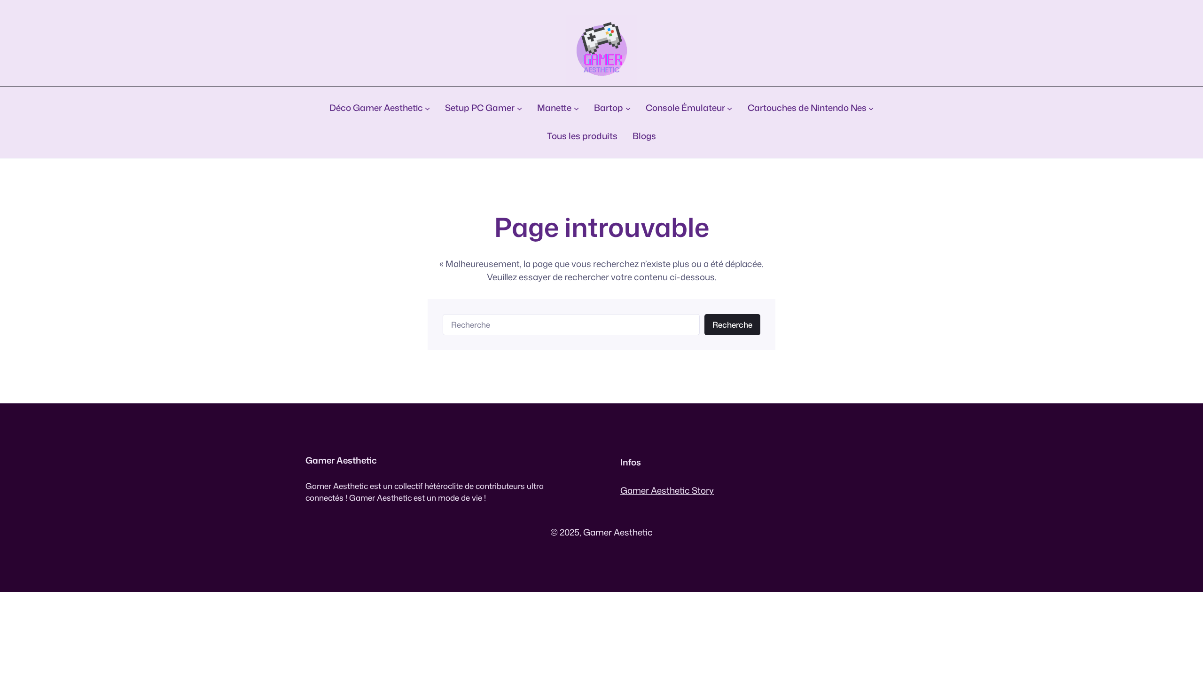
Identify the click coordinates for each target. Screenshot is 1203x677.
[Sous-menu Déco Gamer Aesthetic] (427, 107)
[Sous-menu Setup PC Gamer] (519, 107)
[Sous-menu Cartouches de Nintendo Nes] (871, 107)
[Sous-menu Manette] (576, 107)
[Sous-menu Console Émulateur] (729, 107)
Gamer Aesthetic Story (667, 490)
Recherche (732, 324)
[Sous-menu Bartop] (628, 107)
